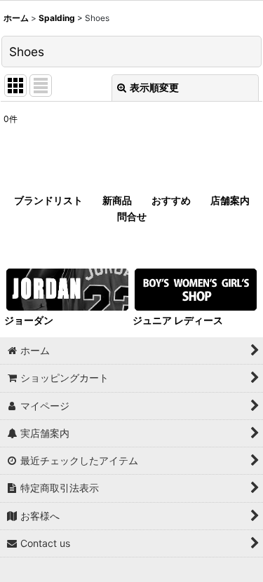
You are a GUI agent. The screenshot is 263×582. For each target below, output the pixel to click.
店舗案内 (230, 200)
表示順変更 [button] (154, 87)
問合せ (132, 216)
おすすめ (171, 200)
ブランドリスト (48, 200)
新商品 (117, 200)
